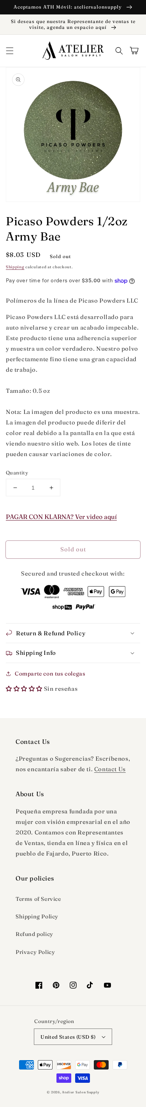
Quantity (17, 472)
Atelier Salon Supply (80, 1092)
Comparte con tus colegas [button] (50, 673)
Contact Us (110, 769)
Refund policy (34, 934)
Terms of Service (38, 898)
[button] (9, 50)
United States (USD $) (67, 1037)
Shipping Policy (37, 916)
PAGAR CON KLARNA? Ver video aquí (61, 517)
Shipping (15, 266)
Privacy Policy (35, 951)
